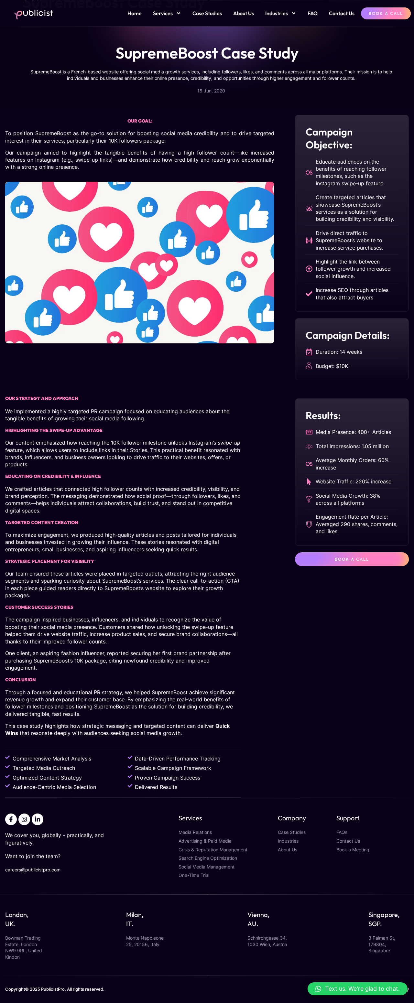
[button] (358, 988)
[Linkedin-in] (37, 819)
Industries (276, 13)
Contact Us (341, 13)
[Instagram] (24, 819)
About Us (243, 13)
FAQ (313, 13)
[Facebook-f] (11, 819)
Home (134, 13)
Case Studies (207, 13)
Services (163, 13)
